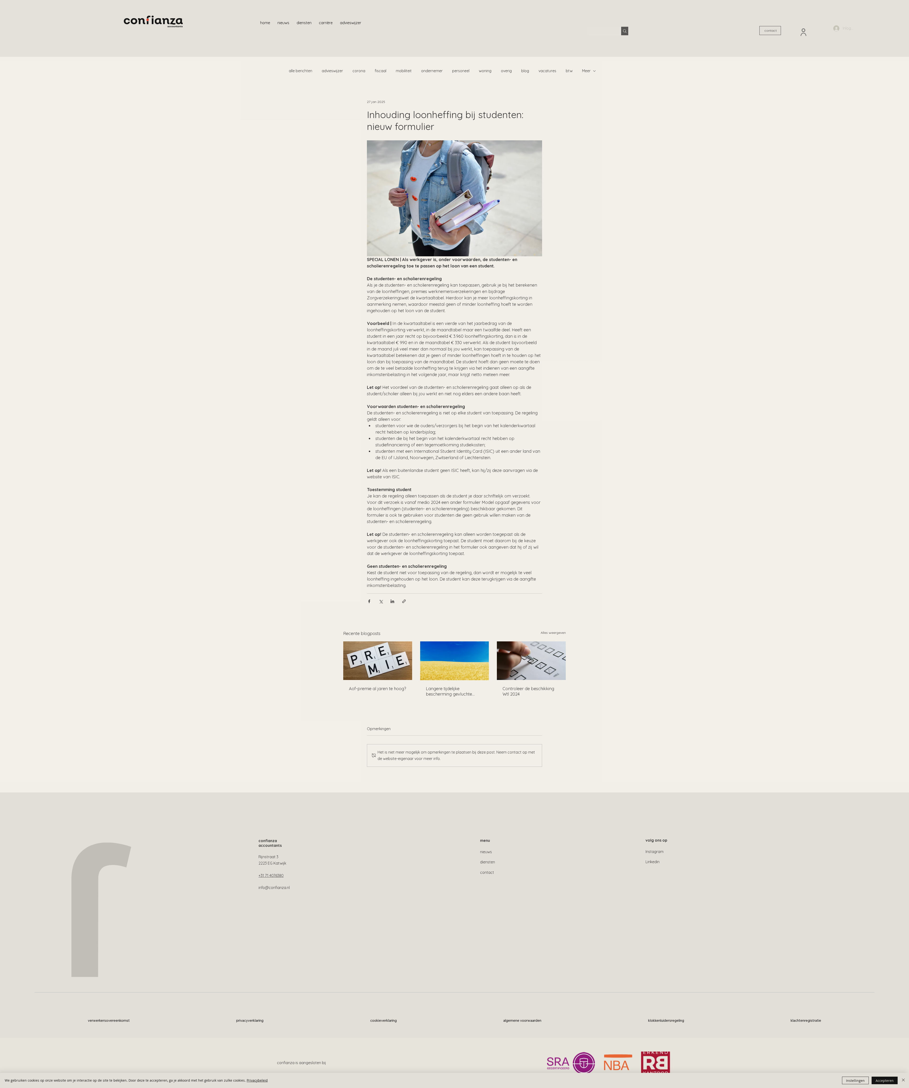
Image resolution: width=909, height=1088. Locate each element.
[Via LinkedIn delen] (392, 601)
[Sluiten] (903, 1080)
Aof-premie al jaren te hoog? (377, 688)
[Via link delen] (404, 601)
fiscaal (380, 70)
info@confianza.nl (274, 887)
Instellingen (855, 1080)
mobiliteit (404, 70)
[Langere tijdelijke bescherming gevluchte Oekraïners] (454, 660)
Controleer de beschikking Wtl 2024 (528, 691)
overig (506, 70)
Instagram (655, 851)
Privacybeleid (257, 1080)
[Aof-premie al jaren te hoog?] (377, 660)
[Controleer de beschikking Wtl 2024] (531, 660)
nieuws (486, 851)
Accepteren (885, 1080)
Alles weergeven (553, 633)
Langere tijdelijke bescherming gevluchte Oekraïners (449, 691)
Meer (586, 70)
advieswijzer (332, 70)
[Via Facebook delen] (369, 601)
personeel (460, 70)
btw (569, 70)
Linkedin (652, 861)
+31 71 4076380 (271, 875)
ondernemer (432, 70)
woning (485, 70)
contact (487, 872)
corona (358, 70)
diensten (487, 862)
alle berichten (300, 70)
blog (525, 70)
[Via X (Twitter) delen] (381, 601)
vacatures (547, 70)
